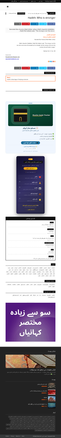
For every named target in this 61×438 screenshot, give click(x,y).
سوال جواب (39, 272)
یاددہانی (43, 275)
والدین (20, 274)
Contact (7, 436)
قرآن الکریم (51, 256)
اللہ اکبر (20, 268)
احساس (45, 268)
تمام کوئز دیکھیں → (30, 210)
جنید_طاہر (33, 420)
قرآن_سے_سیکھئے (26, 295)
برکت (9, 268)
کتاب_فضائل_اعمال (51, 297)
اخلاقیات (40, 268)
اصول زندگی (29, 268)
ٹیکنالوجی (15, 274)
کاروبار (12, 274)
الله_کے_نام (24, 268)
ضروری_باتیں (20, 424)
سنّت (43, 272)
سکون (30, 272)
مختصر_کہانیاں (52, 428)
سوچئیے (34, 272)
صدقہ (7, 272)
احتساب (53, 268)
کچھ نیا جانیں (49, 7)
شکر (19, 272)
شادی (27, 272)
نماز (26, 274)
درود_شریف (52, 422)
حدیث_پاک (44, 295)
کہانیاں (47, 275)
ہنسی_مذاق (20, 428)
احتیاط (49, 268)
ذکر (12, 270)
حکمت (20, 270)
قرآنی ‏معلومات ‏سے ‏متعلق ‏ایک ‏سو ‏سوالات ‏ (42, 369)
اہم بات (51, 222)
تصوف (46, 270)
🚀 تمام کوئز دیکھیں (30, 168)
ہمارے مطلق (33, 1)
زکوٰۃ (50, 272)
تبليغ (31, 418)
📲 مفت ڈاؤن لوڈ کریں (30, 142)
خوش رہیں (13, 420)
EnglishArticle (51, 430)
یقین (39, 275)
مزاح (11, 13)
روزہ (53, 272)
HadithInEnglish (27, 13)
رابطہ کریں (40, 1)
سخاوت (47, 272)
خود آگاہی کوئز (14, 1)
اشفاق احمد (29, 416)
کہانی (52, 236)
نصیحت (30, 274)
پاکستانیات (9, 284)
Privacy (12, 436)
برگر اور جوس (5, 13)
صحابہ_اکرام (15, 272)
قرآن (51, 274)
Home (23, 436)
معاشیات (34, 274)
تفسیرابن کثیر (41, 270)
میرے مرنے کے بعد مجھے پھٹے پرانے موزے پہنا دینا (43, 13)
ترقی (50, 270)
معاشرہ (39, 274)
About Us (18, 436)
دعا (40, 295)
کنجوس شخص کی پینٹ (49, 37)
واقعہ (24, 274)
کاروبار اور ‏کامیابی (51, 35)
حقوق (24, 270)
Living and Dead (18, 13)
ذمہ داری (16, 270)
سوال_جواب (52, 424)
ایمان (12, 268)
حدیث (27, 270)
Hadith (45, 430)
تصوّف (17, 418)
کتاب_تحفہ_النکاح (15, 295)
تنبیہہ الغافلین (35, 270)
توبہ (30, 270)
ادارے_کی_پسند (50, 229)
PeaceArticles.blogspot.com (13, 57)
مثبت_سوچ (47, 274)
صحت (11, 272)
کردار (53, 275)
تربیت (53, 270)
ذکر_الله (34, 295)
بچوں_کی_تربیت (45, 284)
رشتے (10, 270)
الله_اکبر (53, 295)
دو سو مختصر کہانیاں (24, 1)
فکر (53, 274)
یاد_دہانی (15, 428)
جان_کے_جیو (39, 284)
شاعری (23, 272)
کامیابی (8, 274)
